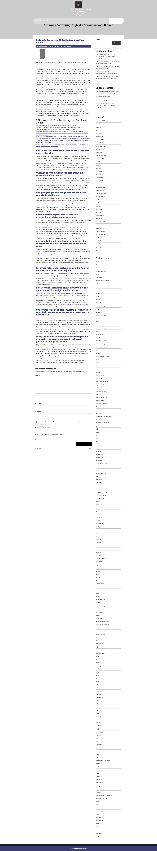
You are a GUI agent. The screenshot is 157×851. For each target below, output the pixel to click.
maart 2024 (99, 212)
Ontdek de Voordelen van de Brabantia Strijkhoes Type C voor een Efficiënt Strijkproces (108, 78)
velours (98, 751)
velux (97, 754)
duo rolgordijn (100, 375)
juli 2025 (98, 162)
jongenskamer (100, 508)
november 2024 (100, 187)
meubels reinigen (101, 590)
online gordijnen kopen (103, 621)
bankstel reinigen (101, 306)
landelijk (98, 555)
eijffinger (98, 388)
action (98, 274)
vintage (98, 770)
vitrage (98, 773)
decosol (98, 353)
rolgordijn (98, 662)
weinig (98, 801)
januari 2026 (99, 143)
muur (97, 596)
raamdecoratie (100, 653)
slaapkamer (99, 697)
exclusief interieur (101, 404)
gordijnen (99, 419)
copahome (99, 334)
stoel (97, 713)
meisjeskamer (100, 584)
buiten (98, 325)
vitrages (98, 776)
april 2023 (99, 247)
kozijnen (98, 542)
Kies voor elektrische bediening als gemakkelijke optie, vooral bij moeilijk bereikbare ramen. (63, 138)
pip (97, 637)
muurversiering (100, 606)
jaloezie (98, 501)
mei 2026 (98, 130)
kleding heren (100, 527)
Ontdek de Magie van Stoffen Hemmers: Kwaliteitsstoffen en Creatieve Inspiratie (108, 94)
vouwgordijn (99, 782)
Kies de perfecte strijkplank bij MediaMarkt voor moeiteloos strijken (107, 72)
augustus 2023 (100, 234)
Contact (46, 20)
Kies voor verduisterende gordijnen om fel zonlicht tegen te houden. (57, 125)
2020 (97, 262)
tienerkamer (99, 732)
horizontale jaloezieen (102, 464)
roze (97, 681)
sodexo (98, 700)
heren (97, 448)
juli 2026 (98, 124)
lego (97, 565)
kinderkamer (99, 524)
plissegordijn (99, 644)
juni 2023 (98, 241)
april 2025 (99, 171)
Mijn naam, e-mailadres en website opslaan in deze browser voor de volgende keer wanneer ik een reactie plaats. (63, 423)
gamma (98, 413)
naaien (98, 609)
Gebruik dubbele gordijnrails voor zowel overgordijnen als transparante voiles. (59, 131)
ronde (98, 672)
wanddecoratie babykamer (104, 795)
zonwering (99, 833)
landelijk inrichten (101, 558)
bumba (98, 331)
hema (98, 445)
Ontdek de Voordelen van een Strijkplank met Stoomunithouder (108, 67)
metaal (98, 587)
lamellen (98, 552)
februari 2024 (100, 215)
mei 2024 (98, 206)
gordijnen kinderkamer (102, 422)
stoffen (98, 722)
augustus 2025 (100, 159)
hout (97, 467)
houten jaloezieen (101, 473)
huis (97, 476)
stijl (97, 710)
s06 (97, 685)
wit (97, 805)
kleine (97, 530)
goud (97, 426)
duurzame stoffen (101, 378)
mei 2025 (98, 168)
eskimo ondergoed (101, 397)
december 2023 (100, 222)
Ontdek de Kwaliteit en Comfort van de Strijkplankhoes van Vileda (108, 62)
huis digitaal (99, 479)
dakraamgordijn (100, 344)
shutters (98, 694)
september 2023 (101, 231)
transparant (99, 738)
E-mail (38, 404)
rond (97, 669)
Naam (37, 396)
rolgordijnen (99, 666)
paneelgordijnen (101, 634)
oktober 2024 (100, 190)
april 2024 (99, 209)
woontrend (99, 820)
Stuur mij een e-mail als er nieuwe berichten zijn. (49, 440)
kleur (97, 533)
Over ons (38, 20)
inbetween (99, 489)
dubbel (98, 372)
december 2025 (101, 146)
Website (38, 412)
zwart (97, 836)
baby (97, 287)
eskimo (98, 394)
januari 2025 (99, 181)
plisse (97, 640)
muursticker (99, 602)
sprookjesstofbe (101, 92)
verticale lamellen (101, 767)
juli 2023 (98, 237)
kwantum (99, 549)
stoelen (98, 716)
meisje (98, 580)
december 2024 (101, 184)
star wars (99, 707)
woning (98, 814)
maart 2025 (99, 174)
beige (97, 309)
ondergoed (99, 618)
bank (97, 296)
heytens (98, 451)
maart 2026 (99, 136)
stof (97, 719)
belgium (98, 312)
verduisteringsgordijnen (103, 760)
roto (97, 678)
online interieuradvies (102, 625)
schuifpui (98, 688)
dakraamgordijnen (101, 347)
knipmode (99, 539)
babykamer (99, 290)
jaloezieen (99, 505)
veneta (98, 757)
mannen (98, 574)
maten (98, 577)
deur (97, 359)
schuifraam (99, 691)
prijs (97, 647)
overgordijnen (100, 631)
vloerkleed (99, 779)
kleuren (98, 536)
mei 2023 (98, 244)
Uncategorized (100, 748)
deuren (98, 363)
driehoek (98, 369)
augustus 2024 (100, 196)
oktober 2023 (100, 228)
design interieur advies (103, 356)
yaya (97, 824)
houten (98, 470)
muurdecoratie (100, 599)
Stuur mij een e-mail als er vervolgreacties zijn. (49, 434)
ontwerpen (99, 628)
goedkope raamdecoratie (104, 416)
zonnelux (98, 830)
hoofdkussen (100, 454)
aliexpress (99, 277)
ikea (97, 486)
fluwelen (98, 410)
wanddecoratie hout (102, 798)
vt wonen (99, 789)
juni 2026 (98, 127)
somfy (98, 704)
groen (98, 435)
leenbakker (99, 561)
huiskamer (99, 483)
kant (97, 514)
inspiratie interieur (101, 492)
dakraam (98, 337)
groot (97, 438)
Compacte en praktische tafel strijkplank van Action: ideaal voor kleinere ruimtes (106, 56)
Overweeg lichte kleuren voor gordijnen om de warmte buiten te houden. (58, 127)
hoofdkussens (100, 457)
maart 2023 (99, 250)
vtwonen (98, 792)
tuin (97, 741)
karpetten (99, 517)
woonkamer (99, 817)
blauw (98, 318)
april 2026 (99, 133)
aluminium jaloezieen (102, 280)
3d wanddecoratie (101, 271)
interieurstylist (100, 498)
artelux (98, 284)
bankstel (98, 303)
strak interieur (100, 726)
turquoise (99, 745)
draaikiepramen (100, 366)
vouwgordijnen (100, 786)
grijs (97, 429)
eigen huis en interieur (102, 381)
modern (98, 593)
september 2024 (101, 193)
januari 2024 (99, 219)
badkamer (99, 293)
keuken (98, 520)
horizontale (99, 460)
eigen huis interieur (101, 385)
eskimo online (100, 400)
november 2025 (100, 149)
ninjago (98, 615)
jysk (97, 511)
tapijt (97, 729)
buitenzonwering (101, 328)
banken (98, 299)
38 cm (98, 265)
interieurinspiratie (101, 495)
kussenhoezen (100, 546)
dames (98, 350)
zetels (98, 827)
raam (97, 650)
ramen (98, 656)
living (97, 568)
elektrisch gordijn (101, 391)
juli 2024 (98, 200)
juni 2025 (98, 165)
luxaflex (98, 571)
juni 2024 (98, 203)
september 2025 (101, 155)
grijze (97, 432)
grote (97, 441)
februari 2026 (100, 140)
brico (97, 321)
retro (97, 659)
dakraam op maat (101, 340)
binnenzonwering (101, 315)
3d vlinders (99, 268)
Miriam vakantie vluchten (103, 101)
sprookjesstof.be (81, 9)
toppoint (98, 735)
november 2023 (100, 225)
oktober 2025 (100, 152)
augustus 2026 (100, 121)
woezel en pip (100, 811)
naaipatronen (100, 612)
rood (97, 675)
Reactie (38, 375)
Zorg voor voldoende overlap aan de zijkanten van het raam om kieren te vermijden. (61, 137)
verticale (98, 763)
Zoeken (98, 39)
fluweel (98, 407)
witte (97, 808)
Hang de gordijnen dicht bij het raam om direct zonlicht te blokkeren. (57, 129)
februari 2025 (100, 178)
